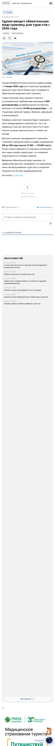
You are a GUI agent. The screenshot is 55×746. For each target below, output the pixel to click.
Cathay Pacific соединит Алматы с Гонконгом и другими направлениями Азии (25, 282)
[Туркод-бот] (49, 729)
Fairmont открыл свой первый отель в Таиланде (22, 290)
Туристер (18, 175)
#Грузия (6, 33)
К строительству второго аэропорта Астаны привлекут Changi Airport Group (25, 266)
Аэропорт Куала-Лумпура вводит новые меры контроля (26, 297)
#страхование (17, 33)
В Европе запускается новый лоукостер (19, 274)
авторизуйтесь (46, 207)
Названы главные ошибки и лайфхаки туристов (22, 304)
